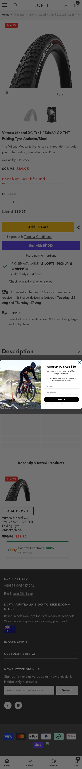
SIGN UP (61, 399)
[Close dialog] (79, 362)
